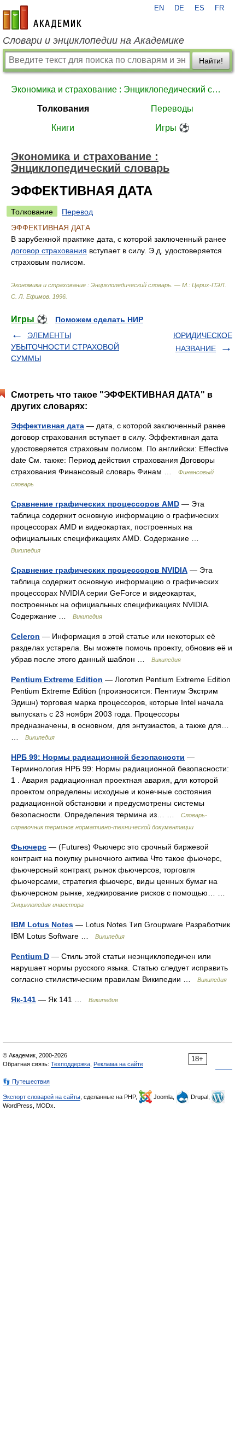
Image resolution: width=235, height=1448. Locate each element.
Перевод (77, 211)
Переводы (172, 108)
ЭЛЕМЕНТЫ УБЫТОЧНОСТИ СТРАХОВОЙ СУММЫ (65, 347)
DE (179, 8)
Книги (62, 127)
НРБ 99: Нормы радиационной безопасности (98, 757)
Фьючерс (28, 846)
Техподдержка (70, 1064)
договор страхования (49, 250)
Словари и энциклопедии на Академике (93, 40)
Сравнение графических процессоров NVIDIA (99, 570)
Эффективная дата (47, 425)
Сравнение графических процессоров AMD (95, 503)
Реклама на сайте (118, 1064)
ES (199, 8)
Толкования (63, 108)
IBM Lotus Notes (42, 924)
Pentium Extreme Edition (57, 679)
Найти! (211, 60)
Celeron (25, 636)
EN (159, 8)
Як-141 (23, 999)
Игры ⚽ (172, 127)
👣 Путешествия (26, 1081)
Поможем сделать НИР (99, 319)
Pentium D (30, 956)
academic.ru (42, 17)
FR (219, 8)
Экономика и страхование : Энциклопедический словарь (117, 89)
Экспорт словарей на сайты (41, 1097)
